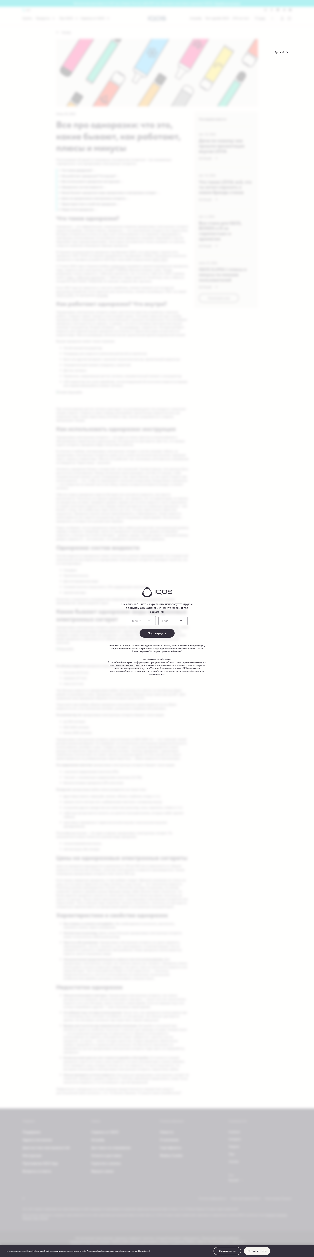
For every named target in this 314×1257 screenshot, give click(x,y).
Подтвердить (157, 633)
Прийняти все (257, 1251)
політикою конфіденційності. (137, 1251)
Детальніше (227, 1251)
